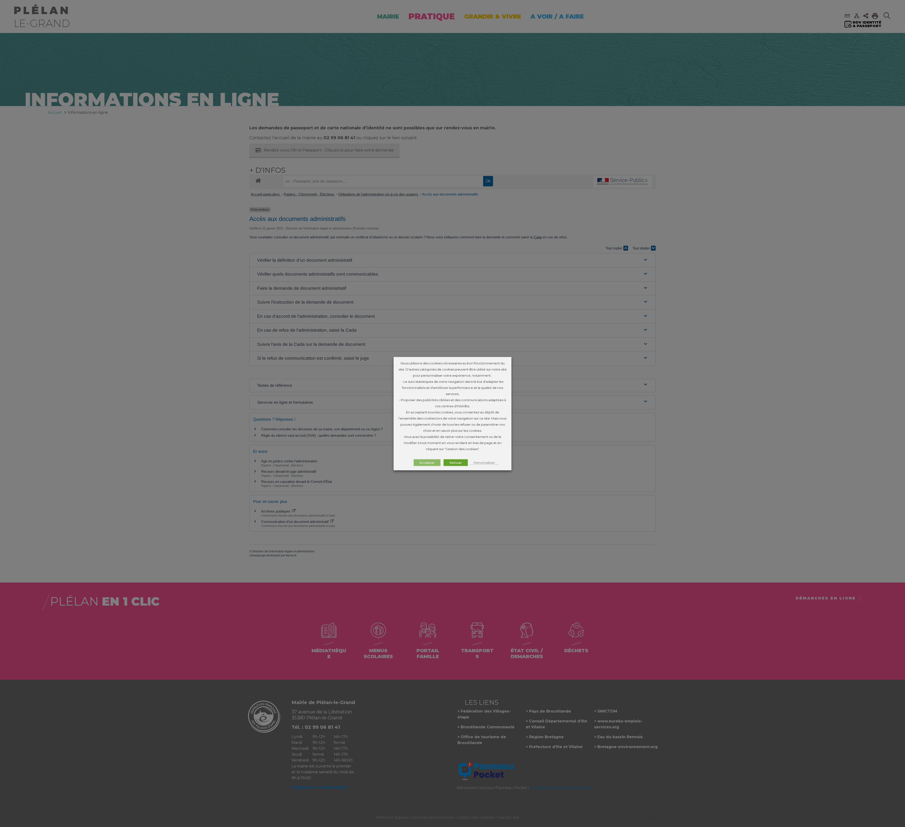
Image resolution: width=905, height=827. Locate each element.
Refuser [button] (455, 462)
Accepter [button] (427, 462)
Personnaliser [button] (484, 462)
